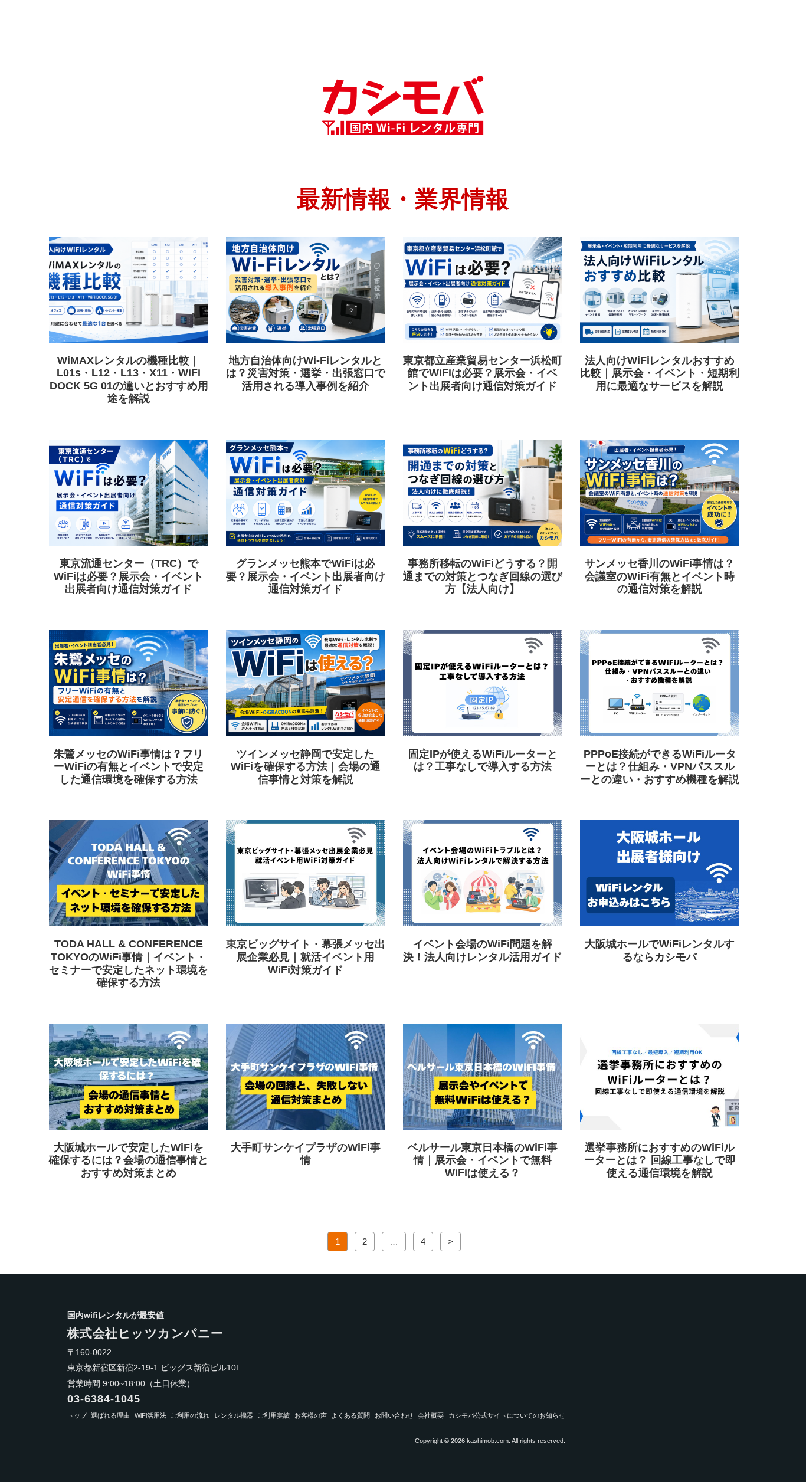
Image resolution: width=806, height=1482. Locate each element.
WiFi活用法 (150, 1415)
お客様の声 (310, 1415)
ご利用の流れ (190, 1415)
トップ (77, 1415)
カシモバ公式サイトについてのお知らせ (506, 1415)
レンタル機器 (233, 1415)
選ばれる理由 (110, 1415)
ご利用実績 (273, 1415)
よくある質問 (350, 1415)
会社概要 (431, 1415)
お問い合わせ (394, 1415)
